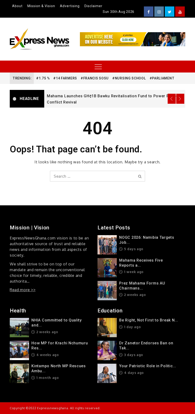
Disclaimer (93, 6)
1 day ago (132, 327)
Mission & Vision (41, 6)
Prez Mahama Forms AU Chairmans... (142, 285)
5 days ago (133, 249)
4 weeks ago (47, 355)
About (17, 6)
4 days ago (133, 373)
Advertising (70, 6)
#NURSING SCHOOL (129, 78)
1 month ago (47, 378)
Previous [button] (172, 99)
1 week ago (133, 272)
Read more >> (22, 289)
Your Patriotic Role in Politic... (147, 366)
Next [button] (180, 99)
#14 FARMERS (65, 78)
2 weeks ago (134, 295)
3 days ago (133, 355)
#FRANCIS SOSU (95, 78)
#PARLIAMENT (162, 78)
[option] (114, 99)
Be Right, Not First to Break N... (148, 320)
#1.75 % (43, 78)
